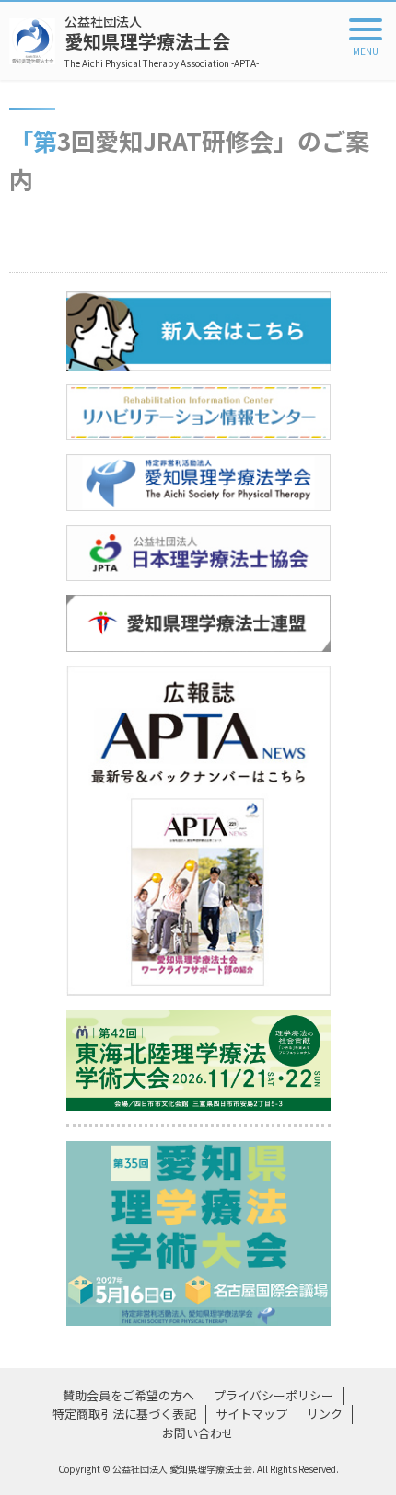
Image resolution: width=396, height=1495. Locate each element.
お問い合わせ (198, 1433)
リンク (325, 1413)
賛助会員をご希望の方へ (128, 1395)
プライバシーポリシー (273, 1395)
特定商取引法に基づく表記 (124, 1413)
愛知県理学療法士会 (161, 41)
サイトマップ (251, 1413)
